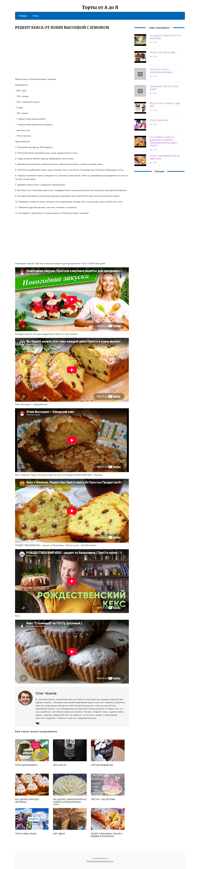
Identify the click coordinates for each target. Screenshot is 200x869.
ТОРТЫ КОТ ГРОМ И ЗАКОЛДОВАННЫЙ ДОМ (161, 71)
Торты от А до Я (100, 7)
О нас (35, 15)
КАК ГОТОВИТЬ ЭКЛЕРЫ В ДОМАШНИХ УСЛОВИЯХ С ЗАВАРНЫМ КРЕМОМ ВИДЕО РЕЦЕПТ (163, 141)
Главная (23, 15)
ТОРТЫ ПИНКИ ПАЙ (159, 120)
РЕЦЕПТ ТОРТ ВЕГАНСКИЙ (162, 52)
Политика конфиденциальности (100, 861)
